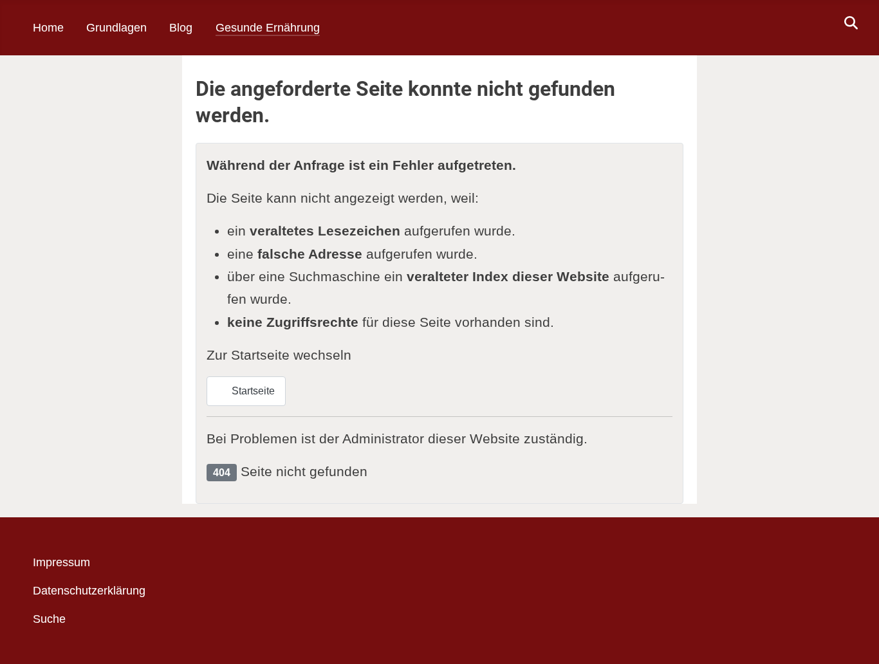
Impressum (61, 562)
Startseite (252, 390)
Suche (49, 619)
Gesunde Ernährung (268, 27)
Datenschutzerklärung (89, 590)
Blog (180, 27)
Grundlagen (116, 27)
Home (48, 27)
